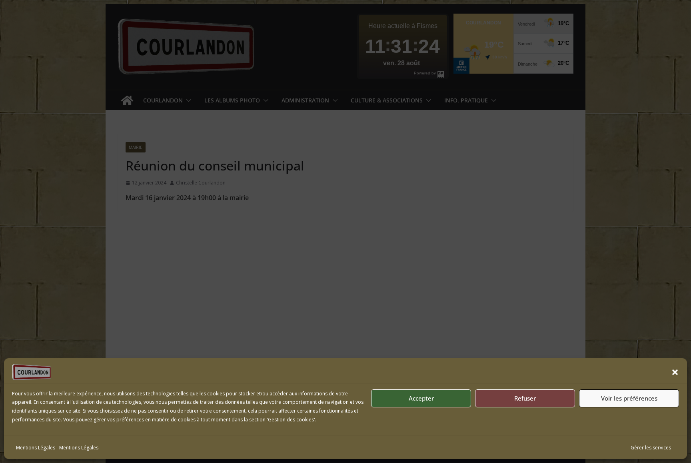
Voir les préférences (629, 398)
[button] (675, 372)
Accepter (421, 398)
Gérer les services (651, 447)
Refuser (525, 398)
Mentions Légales (35, 447)
